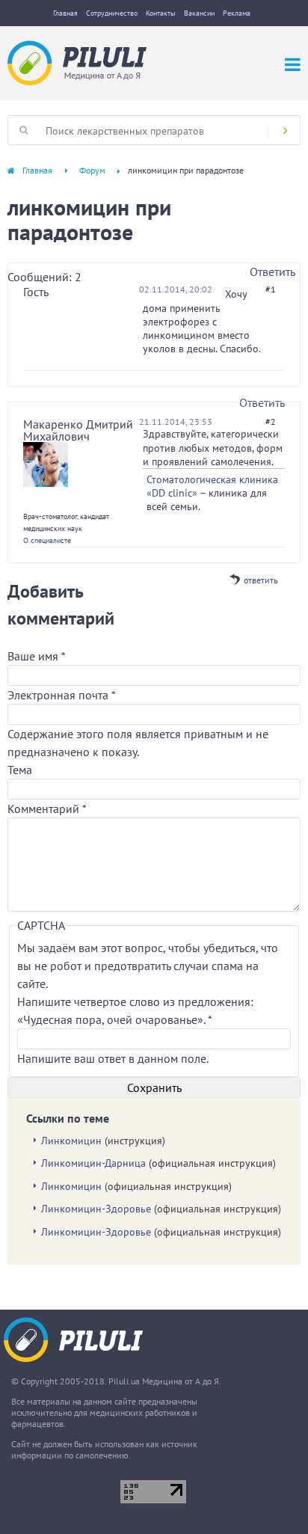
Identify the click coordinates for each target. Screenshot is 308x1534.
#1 (270, 289)
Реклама (236, 13)
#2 (270, 421)
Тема (19, 769)
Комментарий (47, 808)
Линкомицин (71, 1140)
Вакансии (199, 13)
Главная (65, 13)
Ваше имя (36, 655)
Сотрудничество (112, 13)
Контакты (161, 13)
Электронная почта (61, 694)
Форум (92, 170)
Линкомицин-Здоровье (96, 1208)
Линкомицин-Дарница (93, 1163)
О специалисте (47, 540)
